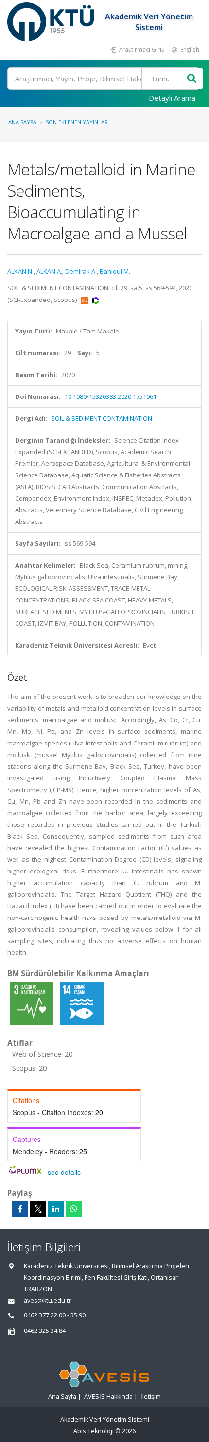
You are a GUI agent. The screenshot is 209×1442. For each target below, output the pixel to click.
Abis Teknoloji (93, 1431)
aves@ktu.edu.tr (47, 1301)
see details (64, 1172)
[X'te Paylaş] (38, 1209)
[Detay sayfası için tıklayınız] (32, 1002)
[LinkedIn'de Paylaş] (56, 1209)
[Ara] (192, 79)
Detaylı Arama (172, 98)
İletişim (150, 1397)
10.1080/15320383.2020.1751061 (111, 396)
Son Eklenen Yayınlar (77, 122)
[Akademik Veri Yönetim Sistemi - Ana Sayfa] (51, 22)
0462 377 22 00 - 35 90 (55, 1315)
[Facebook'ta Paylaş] (20, 1209)
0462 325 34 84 (45, 1331)
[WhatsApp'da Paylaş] (74, 1209)
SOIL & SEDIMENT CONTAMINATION (101, 418)
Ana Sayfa (22, 122)
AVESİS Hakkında (108, 1397)
